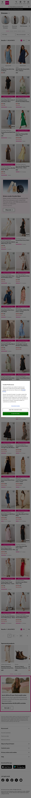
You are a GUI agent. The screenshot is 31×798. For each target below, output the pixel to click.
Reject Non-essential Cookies (15, 409)
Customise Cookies (15, 405)
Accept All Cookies (15, 413)
